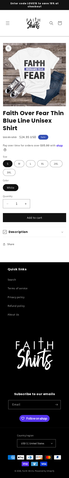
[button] (7, 23)
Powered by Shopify (45, 471)
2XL (56, 163)
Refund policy (16, 306)
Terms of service (18, 288)
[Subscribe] (56, 404)
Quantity (7, 196)
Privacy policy (16, 297)
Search (12, 279)
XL (42, 163)
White (10, 187)
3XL (9, 172)
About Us (13, 314)
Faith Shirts (28, 471)
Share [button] (10, 244)
